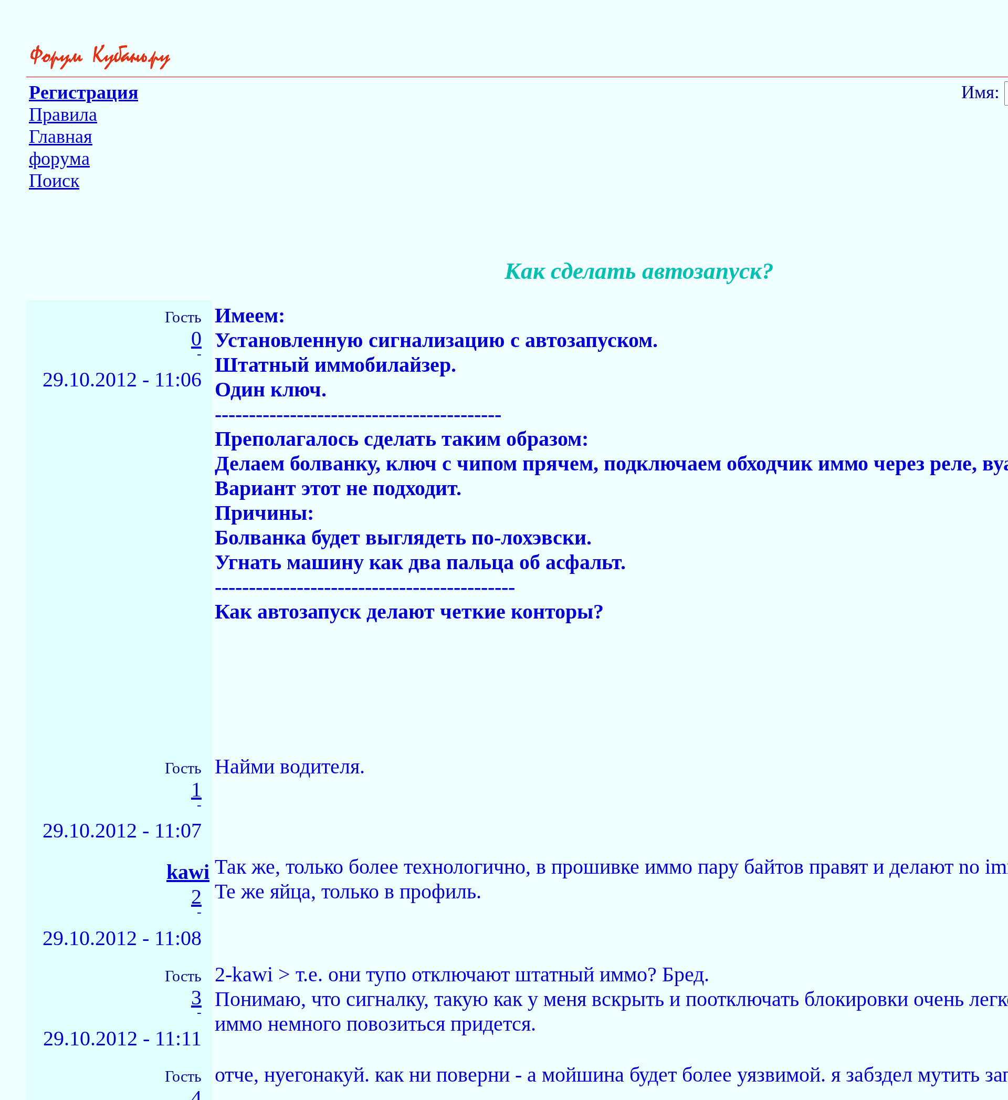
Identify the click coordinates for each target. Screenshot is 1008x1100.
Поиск (54, 180)
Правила (63, 114)
